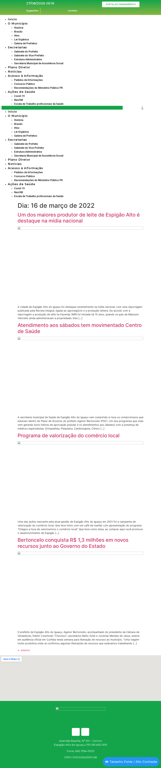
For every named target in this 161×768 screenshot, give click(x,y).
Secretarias (17, 47)
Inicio (12, 19)
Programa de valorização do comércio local (68, 435)
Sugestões (32, 10)
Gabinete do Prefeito (26, 51)
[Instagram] (85, 732)
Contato (72, 10)
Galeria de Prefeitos (25, 43)
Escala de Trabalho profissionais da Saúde (38, 103)
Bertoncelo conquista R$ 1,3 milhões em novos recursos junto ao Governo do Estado (73, 543)
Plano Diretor (19, 67)
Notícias (15, 71)
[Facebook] (76, 732)
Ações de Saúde (21, 92)
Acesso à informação (25, 76)
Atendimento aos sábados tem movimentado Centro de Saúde (80, 328)
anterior (24, 650)
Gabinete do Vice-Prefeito (29, 55)
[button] (62, 108)
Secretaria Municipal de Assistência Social (38, 63)
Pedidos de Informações (28, 80)
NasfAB (18, 99)
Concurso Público (24, 83)
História (18, 27)
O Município (18, 23)
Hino (16, 35)
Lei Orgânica (21, 39)
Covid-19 (19, 96)
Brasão (18, 31)
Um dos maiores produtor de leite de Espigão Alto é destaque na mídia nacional (79, 218)
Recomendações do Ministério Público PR (38, 87)
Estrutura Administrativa (28, 59)
